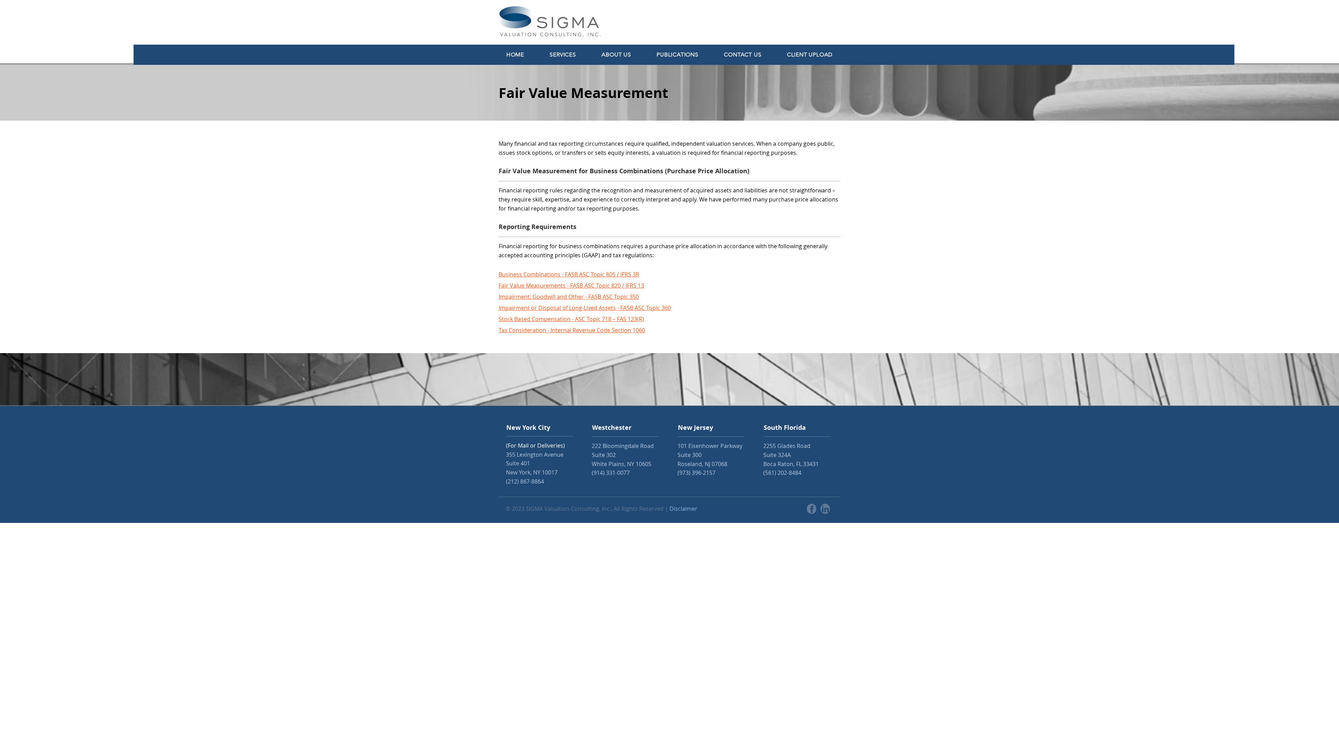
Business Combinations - (532, 274)
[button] (563, 54)
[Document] (811, 509)
